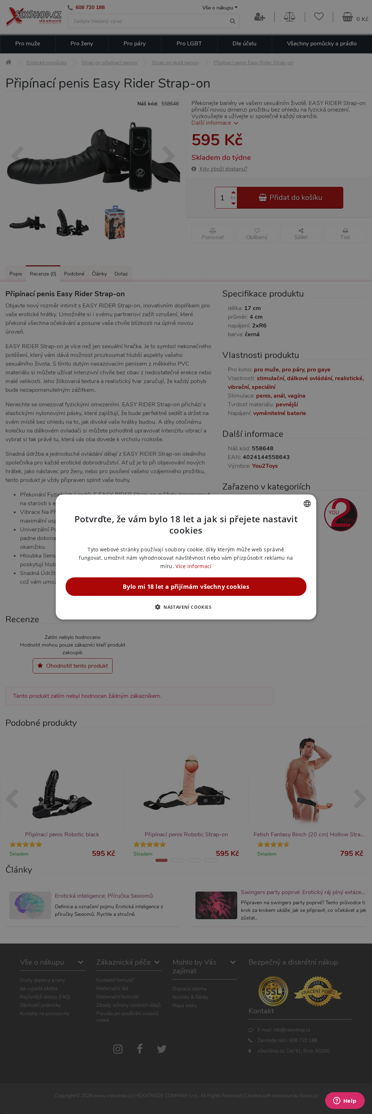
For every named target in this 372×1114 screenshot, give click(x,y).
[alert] (186, 557)
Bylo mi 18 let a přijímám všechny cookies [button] (186, 587)
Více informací (193, 566)
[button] (186, 607)
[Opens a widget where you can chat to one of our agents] (345, 1101)
